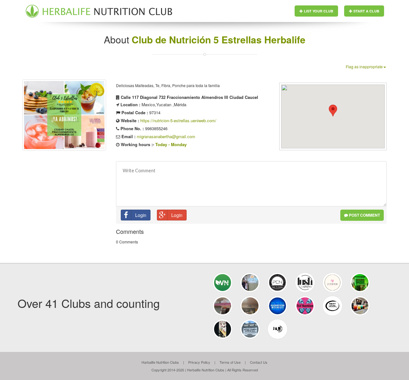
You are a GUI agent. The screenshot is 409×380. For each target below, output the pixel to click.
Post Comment (364, 215)
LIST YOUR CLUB (318, 11)
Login (140, 215)
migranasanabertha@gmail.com (166, 136)
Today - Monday (171, 144)
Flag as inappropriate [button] (364, 66)
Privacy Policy (199, 362)
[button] (333, 110)
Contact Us (258, 362)
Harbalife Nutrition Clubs (160, 362)
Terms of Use (230, 362)
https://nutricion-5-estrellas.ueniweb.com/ (178, 120)
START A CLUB (365, 11)
